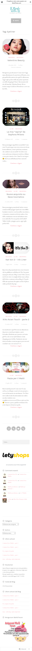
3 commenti (24, 139)
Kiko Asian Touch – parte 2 (16, 319)
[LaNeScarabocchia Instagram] (9, 428)
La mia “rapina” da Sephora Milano (16, 133)
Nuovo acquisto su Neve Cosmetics (16, 195)
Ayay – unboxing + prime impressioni (11, 559)
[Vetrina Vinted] (23, 428)
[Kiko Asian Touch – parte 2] (16, 307)
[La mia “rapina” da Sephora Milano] (16, 117)
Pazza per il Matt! (16, 378)
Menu (17, 21)
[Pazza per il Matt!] (16, 367)
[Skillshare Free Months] (13, 428)
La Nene (20, 65)
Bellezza (12, 57)
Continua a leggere (12, 91)
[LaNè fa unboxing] (18, 428)
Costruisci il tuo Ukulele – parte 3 (10, 543)
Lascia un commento (16, 67)
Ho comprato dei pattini (8, 551)
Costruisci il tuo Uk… (13, 474)
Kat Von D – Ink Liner (16, 259)
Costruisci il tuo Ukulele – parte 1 (10, 555)
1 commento (24, 202)
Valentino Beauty (16, 60)
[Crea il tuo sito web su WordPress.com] (16, 2)
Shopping (20, 57)
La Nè (12, 129)
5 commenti (23, 383)
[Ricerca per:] (16, 442)
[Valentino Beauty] (16, 46)
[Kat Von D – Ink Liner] (16, 248)
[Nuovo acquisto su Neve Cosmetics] (16, 184)
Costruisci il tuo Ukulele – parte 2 (10, 547)
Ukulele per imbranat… (13, 487)
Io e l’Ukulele (23, 493)
